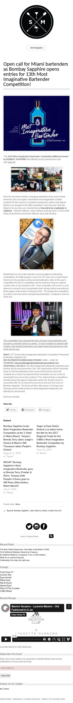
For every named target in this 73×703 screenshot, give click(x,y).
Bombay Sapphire (21, 511)
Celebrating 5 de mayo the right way (15, 560)
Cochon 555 (5, 575)
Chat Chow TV (6, 572)
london (44, 511)
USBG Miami (6, 591)
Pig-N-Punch (6, 583)
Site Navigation (36, 48)
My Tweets (4, 689)
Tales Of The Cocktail (10, 588)
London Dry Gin (54, 511)
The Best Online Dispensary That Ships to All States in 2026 (24, 549)
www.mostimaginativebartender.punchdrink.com (37, 363)
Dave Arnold (5, 577)
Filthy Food (5, 580)
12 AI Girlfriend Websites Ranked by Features (19, 552)
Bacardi (10, 511)
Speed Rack (5, 586)
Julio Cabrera (35, 511)
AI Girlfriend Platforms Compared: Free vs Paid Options (23, 555)
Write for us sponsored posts (12, 557)
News (17, 504)
